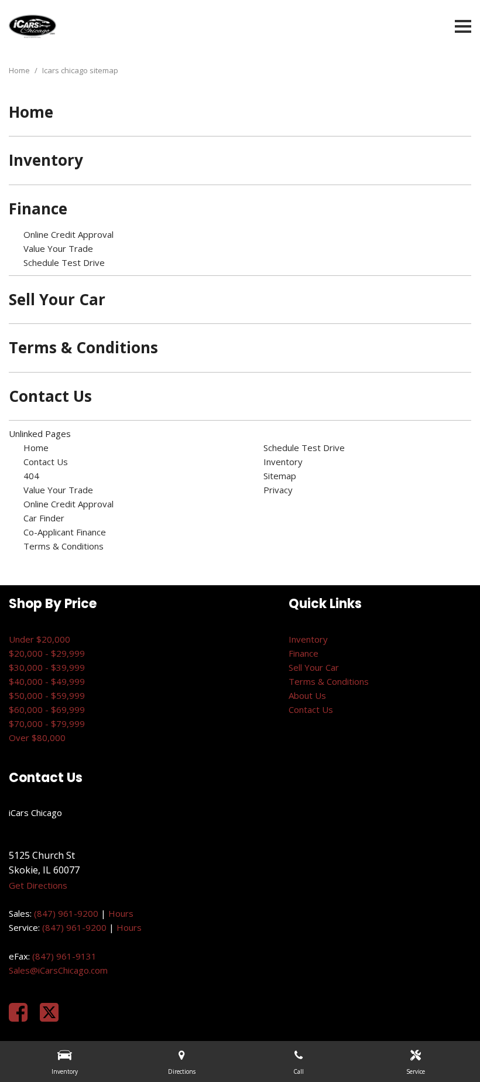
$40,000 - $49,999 (47, 681)
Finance (38, 208)
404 (31, 476)
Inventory (46, 159)
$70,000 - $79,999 (47, 723)
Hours (120, 913)
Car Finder (43, 518)
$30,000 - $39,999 (47, 667)
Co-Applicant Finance (64, 532)
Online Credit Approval (68, 234)
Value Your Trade (58, 248)
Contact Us (50, 396)
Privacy (278, 490)
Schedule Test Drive (64, 262)
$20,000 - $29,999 (47, 653)
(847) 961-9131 (64, 956)
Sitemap (279, 476)
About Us (307, 695)
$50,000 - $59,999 (47, 695)
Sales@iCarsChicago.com (58, 970)
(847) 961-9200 (66, 913)
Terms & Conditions (83, 347)
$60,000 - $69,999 (47, 709)
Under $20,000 (39, 639)
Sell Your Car (57, 299)
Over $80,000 (37, 737)
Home (20, 70)
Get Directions (38, 885)
